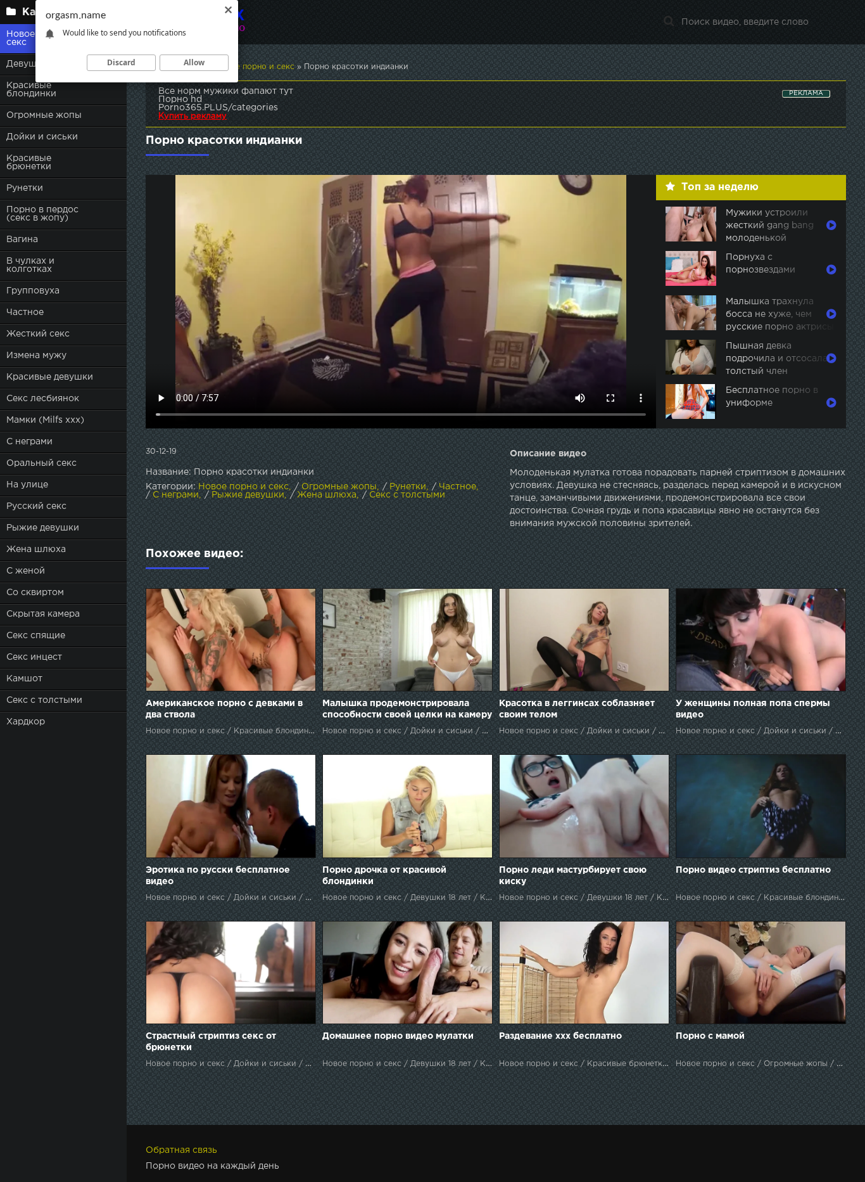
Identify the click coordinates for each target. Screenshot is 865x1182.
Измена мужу (36, 355)
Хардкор (25, 722)
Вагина (22, 239)
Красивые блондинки (31, 90)
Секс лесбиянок (42, 398)
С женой (25, 571)
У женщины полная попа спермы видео (753, 709)
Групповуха (33, 291)
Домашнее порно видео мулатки (398, 1036)
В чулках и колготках (30, 265)
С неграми (29, 442)
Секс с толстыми (44, 700)
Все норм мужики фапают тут (225, 91)
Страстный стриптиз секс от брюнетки (211, 1041)
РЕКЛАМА (806, 93)
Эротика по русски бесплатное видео (218, 875)
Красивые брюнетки (28, 162)
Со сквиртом (35, 592)
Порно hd (180, 99)
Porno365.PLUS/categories (218, 108)
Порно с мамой (710, 1036)
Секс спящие (35, 635)
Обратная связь (181, 1150)
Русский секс (36, 506)
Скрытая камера (43, 614)
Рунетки (24, 188)
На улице (27, 485)
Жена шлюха (36, 549)
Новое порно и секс (243, 487)
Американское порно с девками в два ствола (224, 709)
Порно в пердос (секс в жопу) (42, 214)
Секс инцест (34, 657)
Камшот (24, 679)
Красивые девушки (49, 377)
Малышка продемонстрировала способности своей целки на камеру (407, 709)
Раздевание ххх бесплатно (560, 1036)
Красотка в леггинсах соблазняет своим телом (577, 709)
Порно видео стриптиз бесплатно (753, 870)
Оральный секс (41, 463)
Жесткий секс (38, 334)
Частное (25, 312)
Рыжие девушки (42, 528)
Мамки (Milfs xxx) (45, 420)
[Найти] (668, 22)
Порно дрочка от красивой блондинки (384, 875)
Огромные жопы (44, 115)
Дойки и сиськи (42, 137)
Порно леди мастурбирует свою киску (573, 875)
